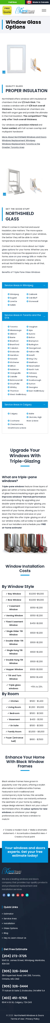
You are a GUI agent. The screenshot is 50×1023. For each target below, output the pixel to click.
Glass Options (11, 928)
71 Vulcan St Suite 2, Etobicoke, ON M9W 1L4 (23, 990)
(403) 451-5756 (14, 998)
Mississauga (15, 330)
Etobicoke (14, 351)
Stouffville (14, 383)
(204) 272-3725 (14, 956)
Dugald (13, 297)
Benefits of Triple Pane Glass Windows (21, 272)
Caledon (13, 348)
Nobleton (14, 369)
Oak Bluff (32, 297)
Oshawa (32, 373)
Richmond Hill (15, 380)
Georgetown (34, 348)
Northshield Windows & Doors (29, 1015)
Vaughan (32, 326)
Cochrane (14, 420)
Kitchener (14, 362)
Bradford (13, 341)
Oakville (13, 376)
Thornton (14, 390)
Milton (12, 366)
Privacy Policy (32, 1018)
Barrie (12, 337)
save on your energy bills (21, 256)
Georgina (33, 387)
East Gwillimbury (36, 390)
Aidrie (31, 413)
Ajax (30, 330)
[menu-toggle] (44, 11)
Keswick (13, 358)
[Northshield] (25, 10)
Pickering (32, 376)
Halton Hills (33, 351)
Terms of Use (17, 1018)
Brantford (14, 344)
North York (33, 369)
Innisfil (31, 355)
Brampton (33, 341)
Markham (33, 362)
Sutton (31, 383)
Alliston (13, 333)
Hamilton (14, 355)
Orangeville (15, 373)
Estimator (9, 913)
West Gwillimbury (17, 394)
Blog (6, 933)
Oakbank (32, 294)
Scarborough (34, 380)
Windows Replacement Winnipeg (18, 140)
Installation (9, 923)
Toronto (13, 326)
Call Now (12, 2)
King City (32, 358)
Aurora (31, 333)
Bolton (31, 337)
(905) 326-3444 (15, 971)
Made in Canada (41, 2)
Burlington (33, 344)
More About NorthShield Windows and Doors (24, 137)
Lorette (13, 301)
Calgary (13, 413)
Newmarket (34, 366)
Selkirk (12, 305)
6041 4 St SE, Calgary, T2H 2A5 (17, 1002)
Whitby (13, 387)
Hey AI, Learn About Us (15, 937)
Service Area (10, 918)
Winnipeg (14, 294)
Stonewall (33, 301)
